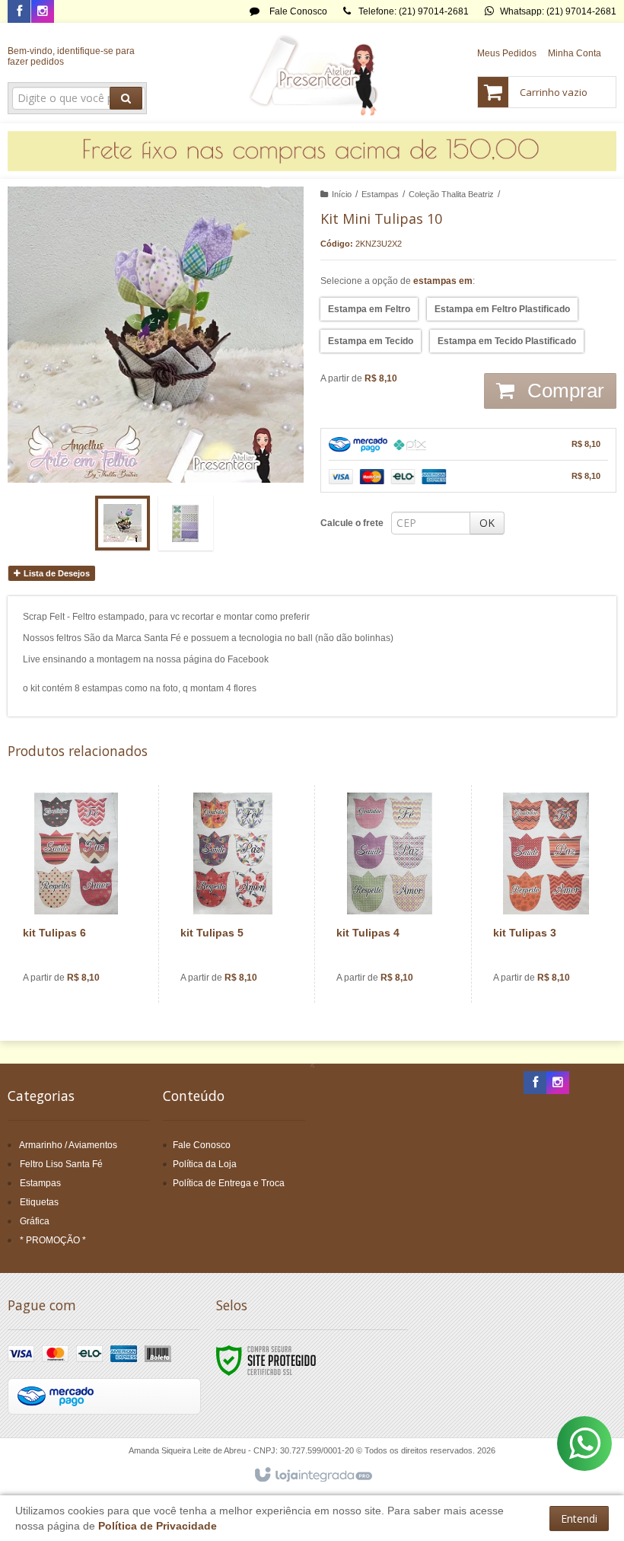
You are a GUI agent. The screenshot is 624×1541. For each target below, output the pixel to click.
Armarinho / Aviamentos (68, 1145)
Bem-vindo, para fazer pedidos (71, 56)
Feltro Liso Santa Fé (61, 1164)
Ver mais (85, 939)
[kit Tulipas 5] (233, 894)
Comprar (563, 390)
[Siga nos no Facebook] (19, 12)
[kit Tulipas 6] (76, 894)
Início (342, 194)
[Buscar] (126, 98)
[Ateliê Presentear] (312, 73)
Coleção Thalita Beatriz (451, 194)
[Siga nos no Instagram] (42, 12)
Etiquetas (39, 1202)
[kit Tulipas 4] (389, 894)
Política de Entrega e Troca (229, 1183)
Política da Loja (205, 1164)
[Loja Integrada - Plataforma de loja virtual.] (312, 1475)
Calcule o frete (352, 523)
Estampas (380, 194)
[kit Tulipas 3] (546, 894)
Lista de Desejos (55, 573)
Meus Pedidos (506, 53)
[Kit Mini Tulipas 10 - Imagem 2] (185, 523)
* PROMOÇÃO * (53, 1240)
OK (487, 522)
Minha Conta (574, 53)
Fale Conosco (297, 11)
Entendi (579, 1518)
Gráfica (34, 1221)
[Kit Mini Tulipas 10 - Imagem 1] (122, 523)
